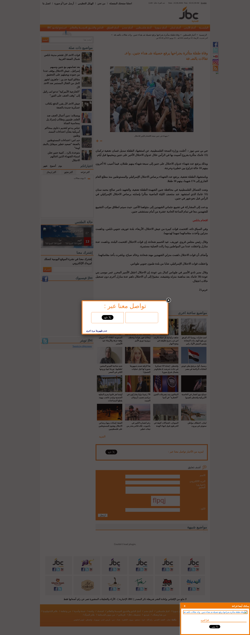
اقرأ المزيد (205, 620)
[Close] (168, 300)
